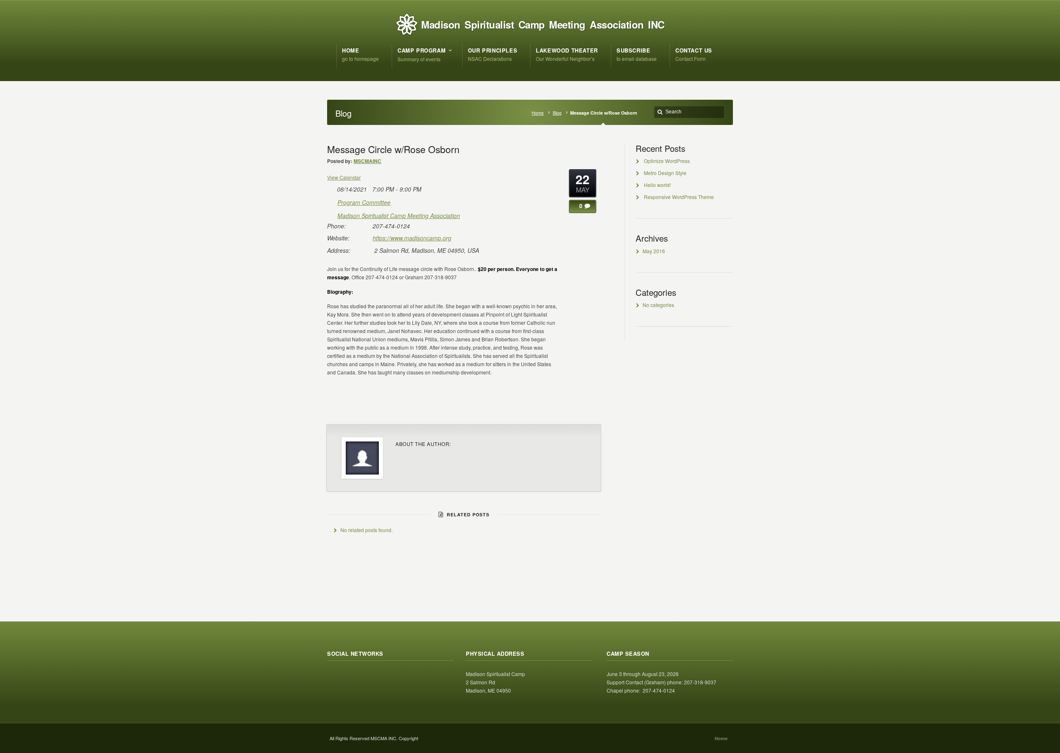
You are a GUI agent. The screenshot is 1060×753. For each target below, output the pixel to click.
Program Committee (363, 202)
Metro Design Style (665, 172)
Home (538, 113)
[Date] (331, 188)
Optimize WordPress (667, 160)
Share (582, 407)
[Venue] (331, 214)
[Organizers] (331, 201)
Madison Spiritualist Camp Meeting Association (398, 215)
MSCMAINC (367, 161)
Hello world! (657, 184)
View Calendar (344, 177)
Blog (557, 113)
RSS (333, 676)
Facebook (352, 676)
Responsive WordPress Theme (679, 196)
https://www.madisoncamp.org (412, 238)
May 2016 (654, 250)
